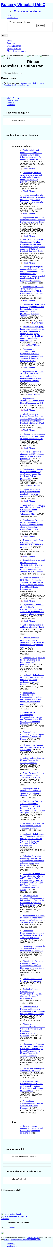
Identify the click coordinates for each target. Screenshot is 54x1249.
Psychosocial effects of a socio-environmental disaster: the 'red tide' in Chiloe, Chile (32, 219)
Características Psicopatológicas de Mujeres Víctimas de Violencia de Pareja (32, 735)
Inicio (9, 15)
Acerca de (11, 1244)
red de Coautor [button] (16, 1214)
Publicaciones (13, 100)
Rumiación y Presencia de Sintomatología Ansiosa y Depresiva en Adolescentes (32, 948)
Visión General (13, 98)
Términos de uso (33, 1238)
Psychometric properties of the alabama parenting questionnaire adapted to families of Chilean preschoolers (31, 474)
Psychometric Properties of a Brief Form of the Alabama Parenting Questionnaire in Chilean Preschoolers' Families (31, 376)
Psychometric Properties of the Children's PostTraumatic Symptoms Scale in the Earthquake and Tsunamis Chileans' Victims (32, 609)
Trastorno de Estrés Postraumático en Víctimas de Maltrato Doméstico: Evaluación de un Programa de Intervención (31, 1086)
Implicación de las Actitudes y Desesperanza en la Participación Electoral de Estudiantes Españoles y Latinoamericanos (32, 900)
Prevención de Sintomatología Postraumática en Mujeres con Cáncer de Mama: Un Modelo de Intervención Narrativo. (31, 718)
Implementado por (26, 1240)
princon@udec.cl (10, 1227)
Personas (11, 43)
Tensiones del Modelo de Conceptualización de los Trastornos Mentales (32, 825)
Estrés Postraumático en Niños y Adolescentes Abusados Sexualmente (32, 775)
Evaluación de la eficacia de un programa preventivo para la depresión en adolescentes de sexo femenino (32, 679)
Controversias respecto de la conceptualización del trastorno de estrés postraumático (32, 661)
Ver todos (11, 105)
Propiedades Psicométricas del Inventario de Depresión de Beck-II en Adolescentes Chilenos (32, 934)
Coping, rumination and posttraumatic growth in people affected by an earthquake (31, 492)
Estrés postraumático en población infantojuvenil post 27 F (32, 627)
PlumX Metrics (29, 169)
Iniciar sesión (12, 17)
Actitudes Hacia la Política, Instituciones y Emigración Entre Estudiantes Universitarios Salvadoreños (32, 1010)
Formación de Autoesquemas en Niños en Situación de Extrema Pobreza (31, 1104)
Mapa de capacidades (16, 51)
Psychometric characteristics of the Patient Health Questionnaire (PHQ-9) (32, 401)
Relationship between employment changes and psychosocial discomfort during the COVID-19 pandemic (31, 177)
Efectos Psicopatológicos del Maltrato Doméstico (32, 1069)
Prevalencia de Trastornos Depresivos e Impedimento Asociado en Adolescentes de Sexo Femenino (32, 918)
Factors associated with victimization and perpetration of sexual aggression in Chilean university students (32, 198)
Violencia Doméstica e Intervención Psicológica (31, 980)
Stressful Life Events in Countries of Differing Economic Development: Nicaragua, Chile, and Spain (31, 964)
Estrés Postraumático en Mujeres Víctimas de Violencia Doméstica (32, 760)
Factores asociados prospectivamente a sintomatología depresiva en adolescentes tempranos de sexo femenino (32, 642)
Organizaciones (14, 46)
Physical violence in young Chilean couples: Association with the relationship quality (32, 436)
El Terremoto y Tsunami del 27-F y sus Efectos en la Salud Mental (32, 747)
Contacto (10, 102)
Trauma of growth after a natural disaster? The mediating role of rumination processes (31, 543)
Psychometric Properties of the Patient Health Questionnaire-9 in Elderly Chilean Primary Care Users (31, 290)
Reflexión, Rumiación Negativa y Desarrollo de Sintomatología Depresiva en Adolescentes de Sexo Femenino (32, 860)
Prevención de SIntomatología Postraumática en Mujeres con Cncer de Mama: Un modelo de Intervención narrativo (31, 698)
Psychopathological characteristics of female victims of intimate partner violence (31, 791)
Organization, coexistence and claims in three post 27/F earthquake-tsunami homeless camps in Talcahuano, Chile (32, 509)
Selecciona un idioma (27, 11)
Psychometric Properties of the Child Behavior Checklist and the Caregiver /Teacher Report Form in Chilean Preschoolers (31, 524)
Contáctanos (12, 1246)
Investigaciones (14, 48)
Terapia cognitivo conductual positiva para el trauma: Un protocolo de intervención (31, 1129)
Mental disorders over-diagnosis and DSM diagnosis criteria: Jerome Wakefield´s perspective (32, 455)
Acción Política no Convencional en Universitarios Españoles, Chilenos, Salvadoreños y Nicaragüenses (31, 994)
